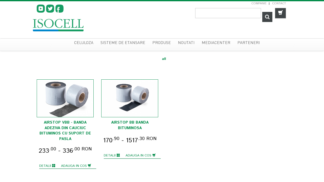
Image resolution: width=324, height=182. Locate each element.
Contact (279, 3)
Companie (259, 3)
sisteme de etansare (122, 43)
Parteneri (248, 43)
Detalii (45, 166)
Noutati (186, 43)
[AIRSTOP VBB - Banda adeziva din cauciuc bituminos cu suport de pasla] (65, 98)
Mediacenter (216, 43)
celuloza (83, 43)
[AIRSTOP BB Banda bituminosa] (129, 98)
